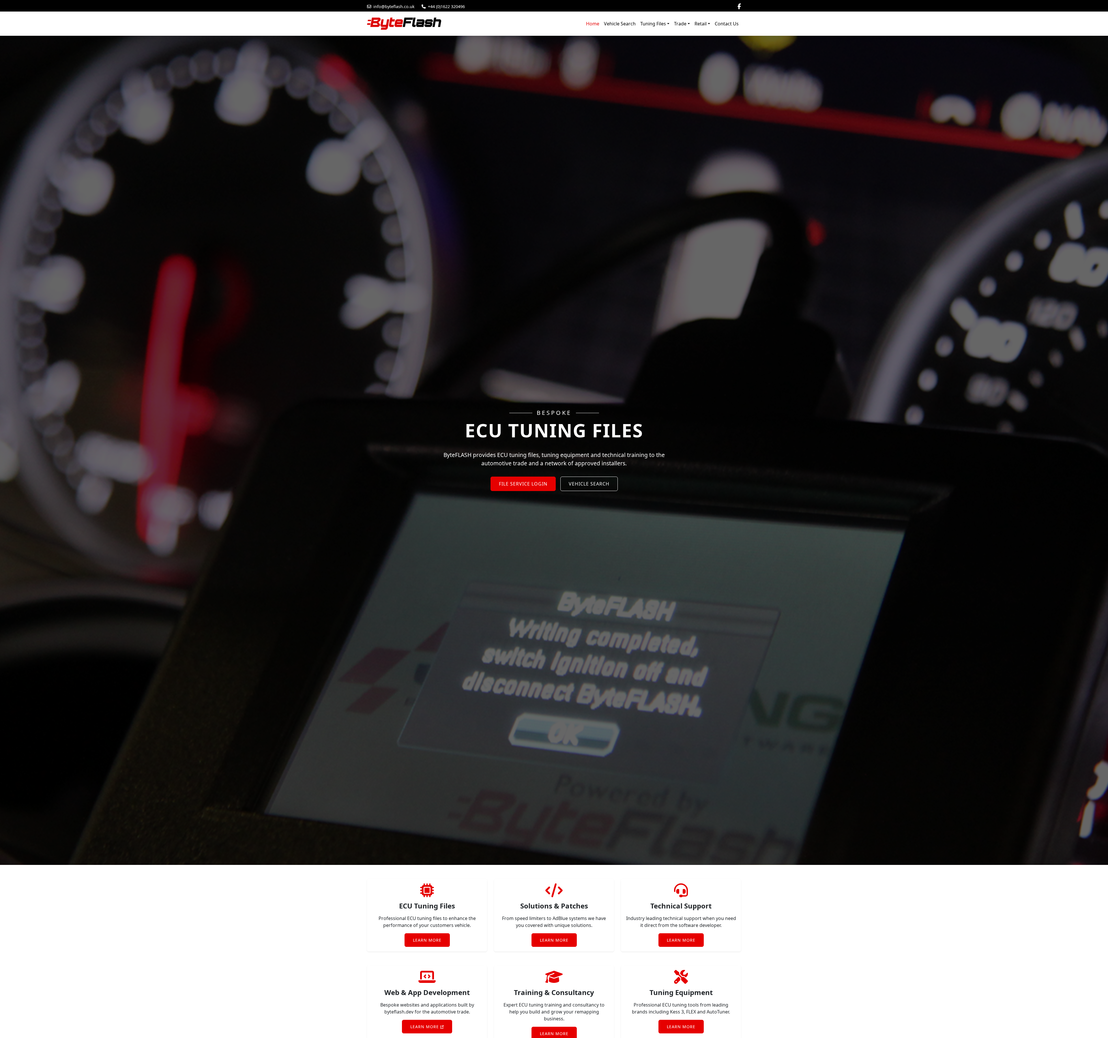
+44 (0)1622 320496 (446, 6)
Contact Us (727, 23)
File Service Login (523, 484)
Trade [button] (680, 23)
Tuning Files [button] (653, 23)
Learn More (427, 940)
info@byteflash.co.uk (394, 6)
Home (592, 23)
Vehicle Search (620, 23)
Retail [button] (701, 23)
